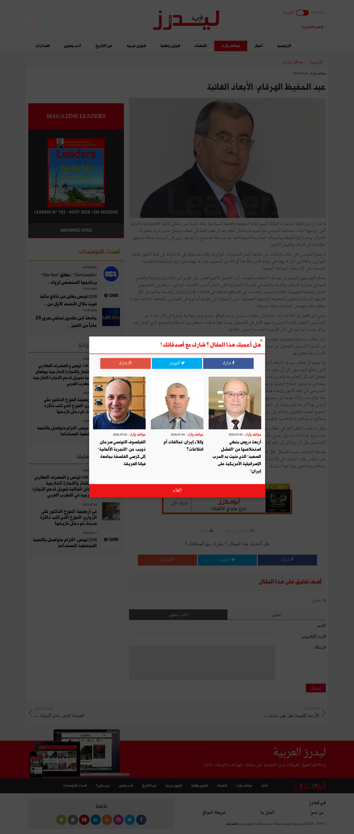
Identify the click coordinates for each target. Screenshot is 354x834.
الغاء (177, 490)
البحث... (121, 17)
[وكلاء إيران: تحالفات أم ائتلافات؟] (177, 403)
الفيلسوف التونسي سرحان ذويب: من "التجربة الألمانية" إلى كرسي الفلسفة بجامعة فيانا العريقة (122, 453)
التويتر (175, 363)
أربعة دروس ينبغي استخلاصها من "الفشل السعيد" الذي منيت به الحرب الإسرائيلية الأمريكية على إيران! (237, 456)
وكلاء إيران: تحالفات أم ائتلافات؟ (183, 445)
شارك (227, 363)
